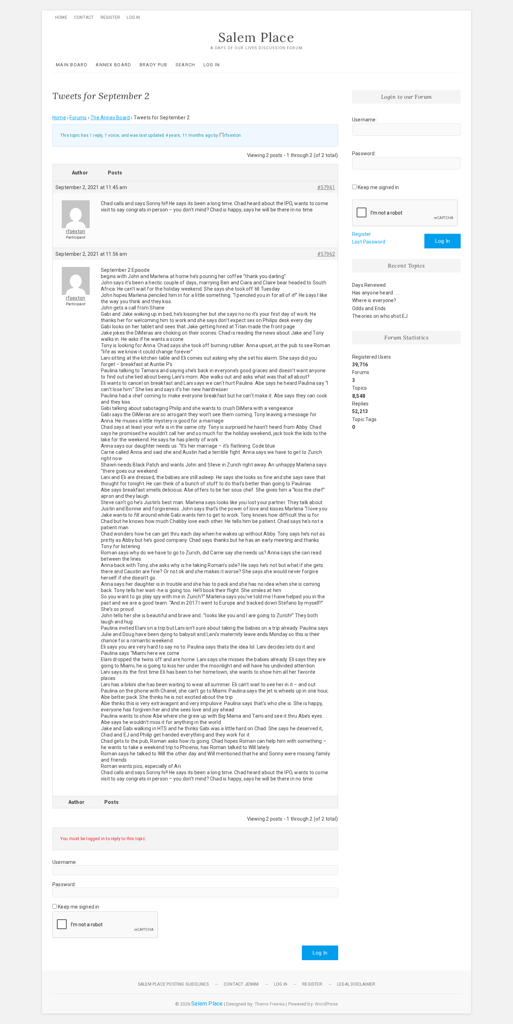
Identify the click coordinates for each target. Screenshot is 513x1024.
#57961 (326, 187)
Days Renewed (369, 285)
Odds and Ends (369, 308)
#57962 (326, 254)
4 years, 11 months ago (189, 135)
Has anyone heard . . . (376, 293)
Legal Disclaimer (356, 984)
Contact (84, 17)
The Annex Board (110, 117)
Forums (78, 117)
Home (61, 17)
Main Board (72, 64)
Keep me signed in (78, 907)
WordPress (326, 1004)
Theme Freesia (270, 1004)
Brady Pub (154, 64)
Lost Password (369, 242)
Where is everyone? (374, 300)
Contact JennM (241, 984)
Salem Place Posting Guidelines (173, 984)
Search (185, 64)
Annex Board (113, 64)
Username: (64, 862)
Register (110, 17)
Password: (64, 884)
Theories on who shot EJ (380, 316)
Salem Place (256, 37)
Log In (133, 17)
